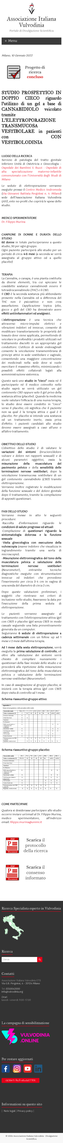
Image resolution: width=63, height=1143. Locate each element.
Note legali (9, 1111)
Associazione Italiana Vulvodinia (31, 22)
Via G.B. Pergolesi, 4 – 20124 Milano (21, 984)
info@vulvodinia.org (12, 992)
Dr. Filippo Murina (13, 222)
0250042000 (13, 989)
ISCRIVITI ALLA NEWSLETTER (20, 1080)
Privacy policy (25, 1111)
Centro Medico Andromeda (43, 190)
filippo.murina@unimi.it (26, 822)
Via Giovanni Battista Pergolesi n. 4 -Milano (32, 194)
